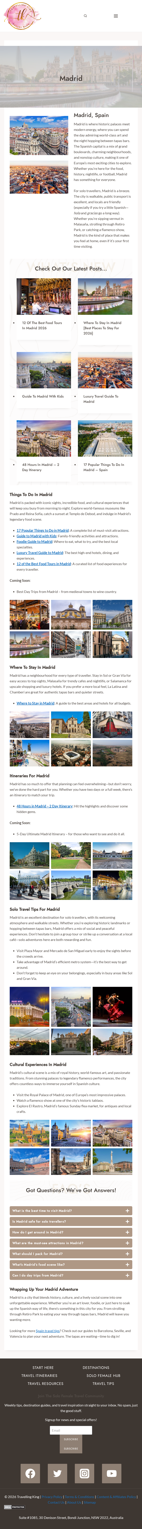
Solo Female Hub (104, 1375)
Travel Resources (46, 1383)
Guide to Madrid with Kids (43, 396)
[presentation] (44, 296)
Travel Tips (103, 1383)
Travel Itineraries (39, 1375)
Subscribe (71, 1439)
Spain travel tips (48, 1331)
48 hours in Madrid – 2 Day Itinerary (40, 467)
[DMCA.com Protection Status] (71, 1507)
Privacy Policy (52, 1497)
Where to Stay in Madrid (35, 703)
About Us (74, 1502)
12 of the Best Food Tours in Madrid (44, 564)
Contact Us (56, 1502)
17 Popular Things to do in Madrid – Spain (103, 467)
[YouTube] (111, 1473)
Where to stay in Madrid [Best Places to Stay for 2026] (102, 328)
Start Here (43, 1367)
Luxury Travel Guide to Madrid (40, 553)
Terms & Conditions (79, 1497)
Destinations (96, 1367)
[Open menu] (116, 16)
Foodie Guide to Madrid (34, 541)
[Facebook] (30, 1473)
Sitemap (90, 1502)
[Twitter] (57, 1473)
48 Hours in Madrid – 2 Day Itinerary (45, 806)
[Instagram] (84, 1473)
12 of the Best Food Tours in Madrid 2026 (42, 325)
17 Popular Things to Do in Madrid (43, 530)
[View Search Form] (85, 16)
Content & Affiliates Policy (116, 1497)
